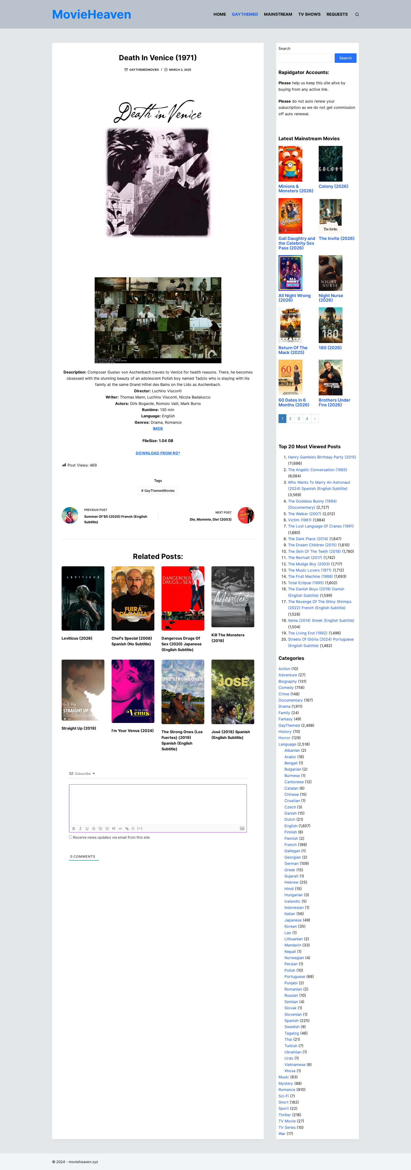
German (291, 863)
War (282, 1133)
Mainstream (278, 14)
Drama (284, 706)
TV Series (287, 1127)
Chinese (291, 794)
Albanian (292, 750)
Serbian (291, 1001)
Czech (290, 807)
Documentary (291, 700)
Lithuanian (293, 938)
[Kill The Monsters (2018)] (232, 596)
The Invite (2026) (337, 238)
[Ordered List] (100, 828)
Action (284, 668)
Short (284, 1102)
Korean (290, 926)
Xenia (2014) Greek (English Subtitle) (321, 620)
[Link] (127, 828)
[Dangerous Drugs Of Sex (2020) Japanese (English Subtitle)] (182, 598)
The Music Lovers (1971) (310, 570)
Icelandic (292, 901)
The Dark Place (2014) (308, 538)
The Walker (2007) (304, 513)
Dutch (289, 819)
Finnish (290, 832)
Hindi (289, 888)
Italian (289, 913)
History (285, 731)
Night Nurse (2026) (331, 298)
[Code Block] (120, 828)
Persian (291, 963)
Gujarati (291, 876)
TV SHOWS (309, 14)
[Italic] (80, 828)
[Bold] (73, 828)
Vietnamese (294, 1064)
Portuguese (294, 976)
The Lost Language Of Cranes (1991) (321, 526)
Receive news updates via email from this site (111, 837)
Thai (288, 1039)
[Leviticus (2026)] (83, 598)
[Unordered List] (107, 828)
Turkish (290, 1045)
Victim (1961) (300, 520)
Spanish (291, 1020)
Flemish (291, 838)
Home (220, 14)
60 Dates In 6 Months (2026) (294, 402)
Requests (337, 14)
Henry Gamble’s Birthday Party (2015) (322, 457)
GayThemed (245, 14)
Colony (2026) (333, 186)
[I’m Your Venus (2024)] (133, 691)
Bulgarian (292, 769)
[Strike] (93, 828)
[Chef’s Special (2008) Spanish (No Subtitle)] (133, 598)
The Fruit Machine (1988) (310, 576)
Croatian (292, 800)
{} (133, 828)
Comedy (286, 687)
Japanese (293, 920)
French (290, 844)
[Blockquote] (113, 828)
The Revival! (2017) (305, 557)
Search (284, 48)
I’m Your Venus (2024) (133, 730)
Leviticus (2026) (77, 638)
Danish (290, 813)
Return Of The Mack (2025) (293, 350)
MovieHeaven (91, 14)
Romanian (293, 989)
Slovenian (293, 1014)
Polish (289, 970)
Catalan (291, 788)
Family (284, 712)
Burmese (292, 775)
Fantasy (286, 719)
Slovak (290, 1008)
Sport (284, 1108)
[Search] (357, 14)
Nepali (290, 951)
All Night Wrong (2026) (295, 298)
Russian (291, 995)
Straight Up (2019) (79, 728)
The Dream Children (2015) (312, 545)
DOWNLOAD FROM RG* (158, 453)
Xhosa (289, 1070)
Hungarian (293, 894)
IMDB (158, 428)
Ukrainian (292, 1052)
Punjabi (291, 983)
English (290, 825)
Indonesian (294, 907)
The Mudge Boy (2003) (309, 564)
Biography (288, 681)
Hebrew (291, 882)
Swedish (291, 1026)
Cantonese (294, 781)
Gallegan (292, 850)
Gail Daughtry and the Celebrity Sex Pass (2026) (297, 243)
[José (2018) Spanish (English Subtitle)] (232, 692)
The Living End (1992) (308, 633)
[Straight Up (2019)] (83, 690)
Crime (284, 694)
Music (284, 1077)
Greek (289, 869)
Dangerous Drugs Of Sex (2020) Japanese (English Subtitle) (181, 644)
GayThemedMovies (144, 69)
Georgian (292, 857)
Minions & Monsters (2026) (296, 189)
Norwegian (294, 957)
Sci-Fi (284, 1096)
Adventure (288, 674)
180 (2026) (330, 347)
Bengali (291, 763)
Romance (287, 1089)
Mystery (286, 1083)
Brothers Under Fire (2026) (334, 402)
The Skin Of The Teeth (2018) (314, 551)
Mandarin (292, 945)
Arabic (290, 756)
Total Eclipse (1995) (306, 582)
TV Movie (287, 1121)
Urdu (288, 1058)
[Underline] (87, 828)
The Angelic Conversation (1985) (317, 469)
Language (287, 744)
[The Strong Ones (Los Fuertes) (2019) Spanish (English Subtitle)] (182, 692)
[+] (139, 828)
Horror (284, 737)
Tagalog (291, 1033)
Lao (287, 932)
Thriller (285, 1114)
